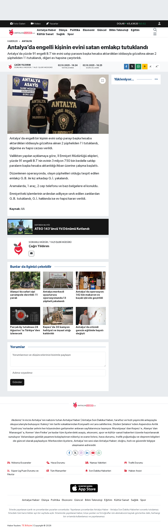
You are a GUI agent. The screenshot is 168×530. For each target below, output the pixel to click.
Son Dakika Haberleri (100, 471)
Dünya (63, 30)
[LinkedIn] (87, 452)
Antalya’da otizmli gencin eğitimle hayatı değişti (89, 330)
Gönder (17, 382)
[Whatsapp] (99, 452)
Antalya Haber (46, 30)
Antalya (27, 41)
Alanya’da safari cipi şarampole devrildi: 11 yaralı (24, 294)
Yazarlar (54, 23)
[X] (75, 452)
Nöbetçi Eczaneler (21, 463)
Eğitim (135, 30)
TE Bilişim (27, 526)
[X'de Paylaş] (132, 66)
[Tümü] (156, 79)
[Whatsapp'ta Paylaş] (138, 66)
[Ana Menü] (155, 34)
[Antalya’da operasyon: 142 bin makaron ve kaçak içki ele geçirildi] (91, 280)
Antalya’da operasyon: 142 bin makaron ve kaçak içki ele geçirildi (90, 294)
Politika (75, 30)
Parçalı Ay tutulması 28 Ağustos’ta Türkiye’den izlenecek (25, 330)
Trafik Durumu (135, 463)
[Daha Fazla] (144, 66)
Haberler (12, 41)
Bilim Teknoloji (118, 30)
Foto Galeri (19, 23)
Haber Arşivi (135, 471)
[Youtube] (93, 452)
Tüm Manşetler (58, 471)
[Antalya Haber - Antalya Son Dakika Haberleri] (21, 32)
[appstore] (84, 488)
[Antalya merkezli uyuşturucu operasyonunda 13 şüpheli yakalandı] (58, 280)
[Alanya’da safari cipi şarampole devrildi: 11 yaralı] (25, 280)
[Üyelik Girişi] (158, 23)
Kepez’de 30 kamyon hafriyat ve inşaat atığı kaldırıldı (57, 330)
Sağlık (60, 34)
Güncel (101, 30)
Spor (70, 34)
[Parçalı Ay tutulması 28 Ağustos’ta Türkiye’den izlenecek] (25, 315)
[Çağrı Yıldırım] (18, 248)
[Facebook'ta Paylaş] (126, 66)
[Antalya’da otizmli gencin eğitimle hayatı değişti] (91, 315)
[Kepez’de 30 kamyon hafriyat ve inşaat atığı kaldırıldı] (58, 315)
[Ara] (155, 30)
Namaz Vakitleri (98, 463)
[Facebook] (69, 452)
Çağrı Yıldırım (39, 246)
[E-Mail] (31, 253)
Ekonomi (88, 30)
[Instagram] (81, 452)
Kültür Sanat (45, 34)
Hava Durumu (58, 463)
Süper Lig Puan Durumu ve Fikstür (23, 473)
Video (37, 23)
